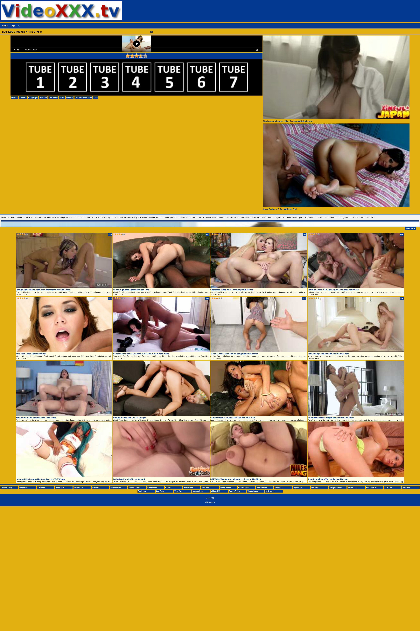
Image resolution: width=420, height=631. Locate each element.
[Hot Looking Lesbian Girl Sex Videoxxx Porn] (356, 351)
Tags (12, 26)
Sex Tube (160, 491)
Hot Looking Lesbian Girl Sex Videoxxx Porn (328, 354)
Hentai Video (243, 488)
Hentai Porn (188, 488)
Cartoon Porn (115, 488)
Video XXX (215, 491)
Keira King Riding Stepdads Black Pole (131, 290)
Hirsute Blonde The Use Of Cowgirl (129, 418)
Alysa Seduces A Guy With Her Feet (280, 209)
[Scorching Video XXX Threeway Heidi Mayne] (258, 287)
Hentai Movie (262, 488)
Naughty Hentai (336, 488)
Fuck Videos (152, 488)
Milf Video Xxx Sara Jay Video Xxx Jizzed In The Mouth (236, 479)
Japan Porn (297, 488)
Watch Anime (234, 491)
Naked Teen (352, 488)
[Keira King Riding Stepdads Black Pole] (161, 287)
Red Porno (142, 491)
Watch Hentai (253, 491)
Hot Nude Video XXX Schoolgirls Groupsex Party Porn (333, 290)
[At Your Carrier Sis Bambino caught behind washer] (258, 351)
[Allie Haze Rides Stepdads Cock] (64, 351)
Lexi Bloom (53, 98)
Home (5, 26)
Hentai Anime (225, 488)
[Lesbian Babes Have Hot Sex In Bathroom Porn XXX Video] (64, 287)
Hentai (168, 488)
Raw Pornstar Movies (83, 98)
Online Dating (6, 488)
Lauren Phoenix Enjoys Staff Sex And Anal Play (232, 418)
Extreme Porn (134, 488)
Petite (62, 98)
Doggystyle (33, 98)
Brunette (22, 98)
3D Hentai (41, 488)
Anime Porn (78, 488)
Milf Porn (314, 488)
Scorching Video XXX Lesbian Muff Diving (327, 479)
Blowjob (14, 98)
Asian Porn (60, 488)
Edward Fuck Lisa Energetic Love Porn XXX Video (331, 418)
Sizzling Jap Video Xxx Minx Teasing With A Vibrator (288, 121)
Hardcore (43, 98)
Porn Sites (23, 488)
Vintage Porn (198, 491)
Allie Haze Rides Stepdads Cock (31, 354)
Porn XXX (388, 488)
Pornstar (69, 98)
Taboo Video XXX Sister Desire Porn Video (36, 418)
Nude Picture (371, 488)
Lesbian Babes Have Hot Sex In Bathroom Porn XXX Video (43, 290)
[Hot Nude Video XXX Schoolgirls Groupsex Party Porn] (356, 287)
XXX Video (270, 491)
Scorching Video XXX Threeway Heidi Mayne (231, 290)
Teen (96, 98)
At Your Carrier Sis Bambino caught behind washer (234, 354)
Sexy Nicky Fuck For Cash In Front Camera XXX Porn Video (141, 354)
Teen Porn (178, 491)
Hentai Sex (279, 488)
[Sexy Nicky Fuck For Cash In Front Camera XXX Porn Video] (161, 351)
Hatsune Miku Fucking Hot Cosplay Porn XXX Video (40, 479)
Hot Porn (205, 488)
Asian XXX (96, 488)
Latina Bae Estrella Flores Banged (129, 479)
